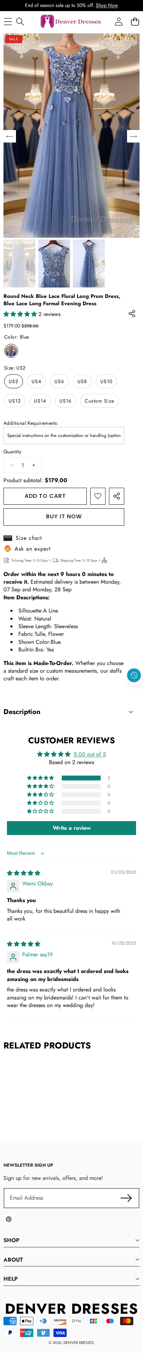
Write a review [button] (72, 828)
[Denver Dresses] (71, 22)
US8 (82, 381)
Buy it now (64, 516)
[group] (19, 263)
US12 (15, 400)
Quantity (12, 451)
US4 (36, 381)
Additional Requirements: (31, 423)
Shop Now (107, 5)
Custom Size (99, 400)
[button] (134, 691)
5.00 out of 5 (90, 754)
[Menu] (8, 22)
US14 (40, 400)
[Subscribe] (126, 1198)
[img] (23, 873)
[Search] (20, 22)
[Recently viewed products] (134, 675)
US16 (65, 400)
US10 (106, 381)
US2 (13, 381)
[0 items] (135, 22)
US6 (59, 381)
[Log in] (118, 22)
